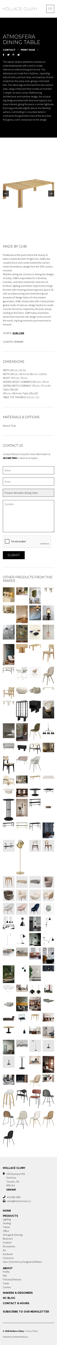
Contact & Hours (16, 1303)
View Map (11, 1189)
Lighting (7, 1219)
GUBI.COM (18, 333)
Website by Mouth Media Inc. (16, 1336)
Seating (7, 1223)
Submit (14, 555)
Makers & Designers (18, 1292)
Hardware (8, 1254)
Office (6, 1230)
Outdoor (7, 1242)
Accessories (9, 1246)
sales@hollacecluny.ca (19, 1201)
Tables (6, 1227)
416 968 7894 (14, 1197)
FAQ (5, 1275)
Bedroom (8, 1238)
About (8, 1268)
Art (4, 1250)
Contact (9, 49)
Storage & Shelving (12, 1234)
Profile (6, 1271)
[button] (6, 193)
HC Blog (9, 1298)
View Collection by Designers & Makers (22, 1261)
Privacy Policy (31, 1331)
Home (7, 1210)
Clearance (8, 1257)
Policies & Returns (12, 1279)
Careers (7, 1287)
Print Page (28, 49)
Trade (6, 1283)
